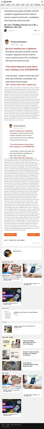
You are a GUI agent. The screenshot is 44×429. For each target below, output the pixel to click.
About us (3, 424)
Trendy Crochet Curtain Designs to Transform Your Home (31, 353)
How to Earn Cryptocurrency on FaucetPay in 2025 (10, 303)
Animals (17, 4)
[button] (2, 2)
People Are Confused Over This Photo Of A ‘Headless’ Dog (24, 326)
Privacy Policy (18, 424)
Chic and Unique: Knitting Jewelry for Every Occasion (29, 342)
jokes (27, 4)
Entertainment (37, 4)
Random (11, 337)
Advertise (8, 424)
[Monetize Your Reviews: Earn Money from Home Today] (11, 271)
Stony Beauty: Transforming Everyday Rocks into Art (30, 364)
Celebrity (8, 4)
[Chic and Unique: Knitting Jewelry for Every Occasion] (11, 343)
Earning (2, 4)
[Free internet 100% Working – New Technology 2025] (32, 273)
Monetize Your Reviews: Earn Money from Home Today (11, 279)
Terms (12, 424)
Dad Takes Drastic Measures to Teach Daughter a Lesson (26, 313)
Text (31, 4)
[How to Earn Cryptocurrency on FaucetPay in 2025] (11, 295)
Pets (13, 4)
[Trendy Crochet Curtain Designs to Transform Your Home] (11, 354)
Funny (23, 4)
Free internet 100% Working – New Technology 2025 (32, 284)
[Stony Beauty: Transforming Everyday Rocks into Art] (11, 365)
